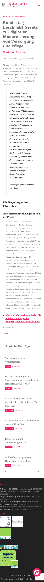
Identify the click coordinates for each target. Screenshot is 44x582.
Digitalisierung (9, 52)
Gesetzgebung (21, 52)
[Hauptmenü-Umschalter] (39, 5)
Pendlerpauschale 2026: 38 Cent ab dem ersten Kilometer (19, 492)
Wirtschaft (9, 410)
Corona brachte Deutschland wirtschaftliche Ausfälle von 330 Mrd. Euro (21, 402)
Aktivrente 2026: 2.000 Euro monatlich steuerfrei (17, 489)
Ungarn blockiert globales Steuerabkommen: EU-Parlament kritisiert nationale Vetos (21, 380)
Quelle (5, 333)
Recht (8, 366)
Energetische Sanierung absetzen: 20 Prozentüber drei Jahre (20, 497)
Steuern (8, 388)
